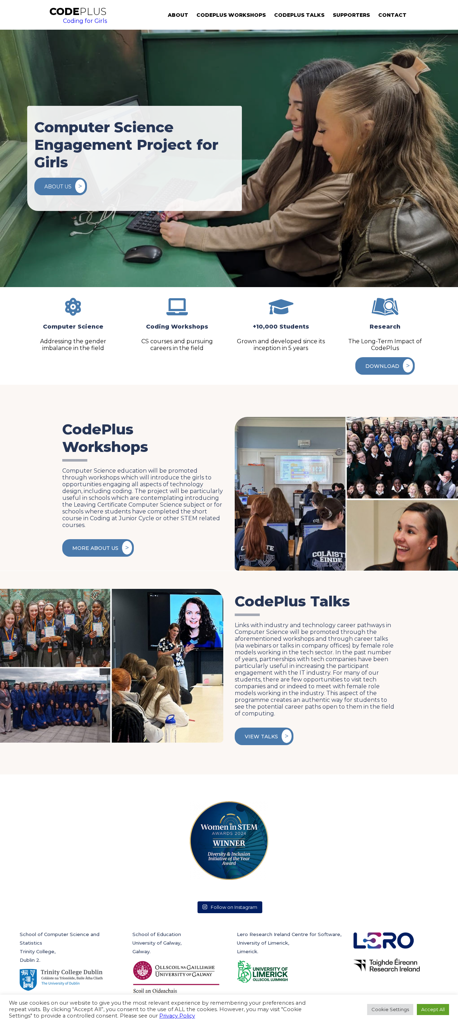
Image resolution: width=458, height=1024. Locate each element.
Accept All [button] (433, 1009)
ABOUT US (58, 186)
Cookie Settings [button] (390, 1009)
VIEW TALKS (261, 736)
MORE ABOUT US (95, 548)
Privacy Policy (177, 1016)
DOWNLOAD (382, 366)
